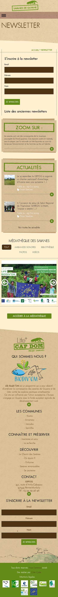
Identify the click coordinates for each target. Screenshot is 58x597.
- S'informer (29, 462)
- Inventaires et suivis (29, 439)
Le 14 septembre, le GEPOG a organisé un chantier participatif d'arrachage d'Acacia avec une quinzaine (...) (34, 179)
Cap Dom (29, 344)
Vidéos (35, 252)
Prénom (7, 75)
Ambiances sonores (25, 247)
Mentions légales (27, 576)
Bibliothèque (47, 247)
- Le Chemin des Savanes (29, 454)
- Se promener (29, 470)
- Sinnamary (29, 419)
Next (53, 282)
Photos (23, 252)
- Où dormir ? (29, 458)
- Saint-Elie (29, 428)
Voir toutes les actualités (29, 227)
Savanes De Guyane (25, 6)
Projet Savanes (26, 189)
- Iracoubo (29, 424)
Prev (4, 282)
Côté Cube (36, 572)
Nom (6, 86)
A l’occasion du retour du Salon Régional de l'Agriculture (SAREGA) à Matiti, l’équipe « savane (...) (35, 206)
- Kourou (29, 415)
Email (6, 64)
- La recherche (29, 443)
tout (6, 247)
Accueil (35, 50)
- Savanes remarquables (29, 466)
